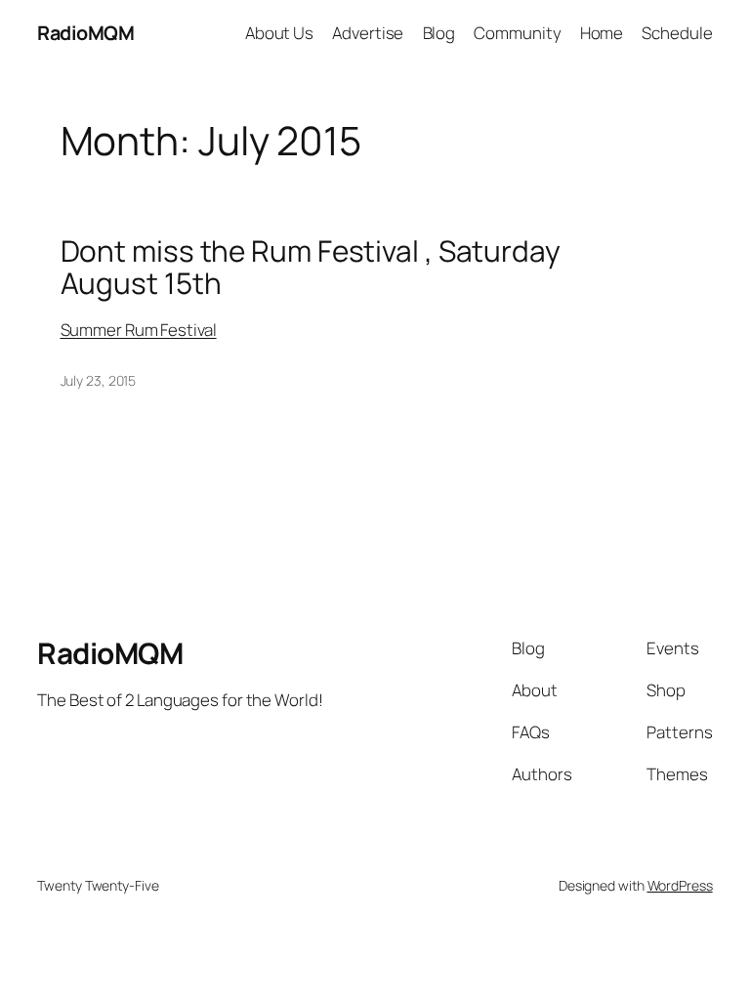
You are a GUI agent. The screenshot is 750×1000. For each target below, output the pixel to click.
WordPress (680, 885)
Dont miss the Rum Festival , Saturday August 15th (311, 267)
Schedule (677, 32)
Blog (439, 32)
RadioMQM (85, 33)
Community (517, 32)
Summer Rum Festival (139, 329)
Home (602, 32)
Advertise (367, 32)
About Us (279, 32)
